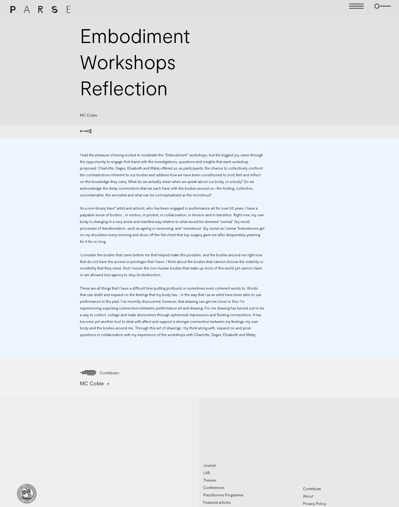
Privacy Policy (314, 503)
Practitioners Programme (223, 495)
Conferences (213, 487)
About (308, 496)
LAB (206, 472)
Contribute (312, 488)
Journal (209, 465)
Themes (209, 480)
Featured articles (217, 502)
